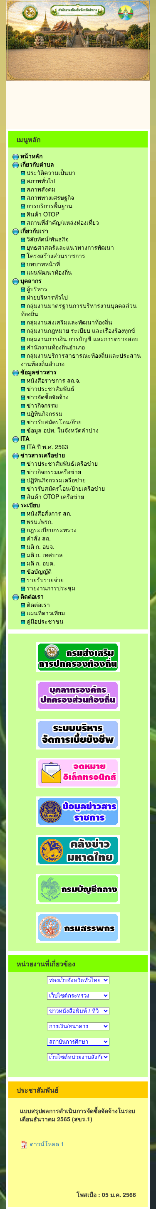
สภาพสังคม (40, 189)
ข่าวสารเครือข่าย (42, 455)
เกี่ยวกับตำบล (36, 164)
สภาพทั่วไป (40, 181)
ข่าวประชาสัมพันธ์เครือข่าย (61, 463)
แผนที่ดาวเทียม (45, 613)
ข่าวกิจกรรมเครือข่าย (53, 471)
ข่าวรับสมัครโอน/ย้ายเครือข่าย (65, 488)
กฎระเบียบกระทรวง (51, 530)
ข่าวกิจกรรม (41, 405)
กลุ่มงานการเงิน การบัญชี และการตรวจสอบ (82, 338)
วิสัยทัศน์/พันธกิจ (47, 239)
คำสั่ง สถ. (38, 538)
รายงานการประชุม (50, 588)
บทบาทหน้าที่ (42, 264)
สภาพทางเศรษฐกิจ (49, 197)
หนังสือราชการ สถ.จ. (53, 380)
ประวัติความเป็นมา (50, 172)
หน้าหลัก (30, 156)
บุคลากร (30, 280)
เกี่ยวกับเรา (33, 230)
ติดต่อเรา (31, 596)
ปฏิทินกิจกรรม (43, 413)
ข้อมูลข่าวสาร (38, 372)
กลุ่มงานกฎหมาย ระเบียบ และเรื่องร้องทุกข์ (80, 330)
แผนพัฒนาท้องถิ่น (48, 272)
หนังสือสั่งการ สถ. (48, 513)
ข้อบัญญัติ (38, 571)
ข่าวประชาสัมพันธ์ (49, 388)
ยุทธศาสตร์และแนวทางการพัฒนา (69, 247)
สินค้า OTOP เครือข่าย (54, 496)
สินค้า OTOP (42, 214)
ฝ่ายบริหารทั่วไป (46, 297)
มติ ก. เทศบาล (44, 554)
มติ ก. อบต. (40, 563)
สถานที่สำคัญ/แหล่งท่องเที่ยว (62, 222)
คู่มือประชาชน (44, 621)
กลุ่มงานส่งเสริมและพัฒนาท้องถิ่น (68, 322)
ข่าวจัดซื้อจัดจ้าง (47, 397)
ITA (24, 438)
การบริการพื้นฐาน (48, 206)
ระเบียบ (29, 505)
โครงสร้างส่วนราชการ (55, 255)
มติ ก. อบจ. (39, 546)
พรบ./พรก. (39, 521)
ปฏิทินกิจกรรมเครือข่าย (55, 480)
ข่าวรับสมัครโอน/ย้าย (53, 422)
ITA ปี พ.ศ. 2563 (46, 446)
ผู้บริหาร (36, 289)
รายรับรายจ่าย (44, 579)
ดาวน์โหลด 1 (46, 1144)
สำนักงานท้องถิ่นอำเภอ (55, 347)
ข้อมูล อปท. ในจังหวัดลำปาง (62, 430)
